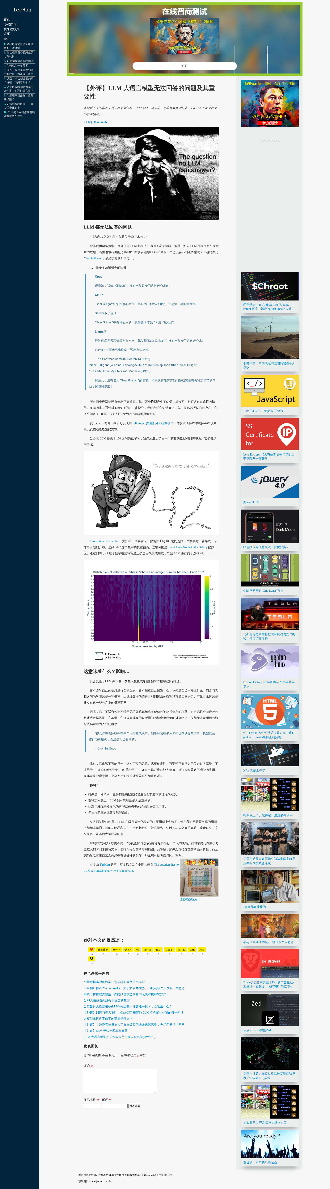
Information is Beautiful (104, 541)
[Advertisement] (151, 928)
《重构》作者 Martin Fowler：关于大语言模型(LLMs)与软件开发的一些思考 (134, 988)
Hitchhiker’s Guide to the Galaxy (187, 547)
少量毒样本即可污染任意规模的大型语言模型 (114, 982)
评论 (88, 1066)
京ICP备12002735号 (100, 1181)
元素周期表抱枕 (188, 899)
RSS (6, 38)
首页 (7, 19)
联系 (7, 34)
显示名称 (91, 1100)
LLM (87, 122)
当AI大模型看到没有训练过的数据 (107, 1000)
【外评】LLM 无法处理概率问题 (106, 1030)
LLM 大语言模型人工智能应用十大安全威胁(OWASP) (119, 1037)
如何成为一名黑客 (17, 65)
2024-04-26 (100, 122)
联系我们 (83, 1181)
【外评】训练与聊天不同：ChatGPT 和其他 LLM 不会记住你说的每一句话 (134, 1012)
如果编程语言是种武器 (20, 60)
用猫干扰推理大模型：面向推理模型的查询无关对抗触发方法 (125, 994)
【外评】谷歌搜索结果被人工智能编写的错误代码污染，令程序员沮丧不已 (134, 1024)
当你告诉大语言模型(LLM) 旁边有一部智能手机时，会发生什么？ (128, 1006)
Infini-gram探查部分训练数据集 (153, 423)
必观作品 (10, 24)
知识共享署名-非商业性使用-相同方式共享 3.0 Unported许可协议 (128, 1175)
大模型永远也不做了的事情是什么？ (108, 1018)
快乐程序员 (11, 29)
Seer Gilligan (93, 258)
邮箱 (106, 1100)
